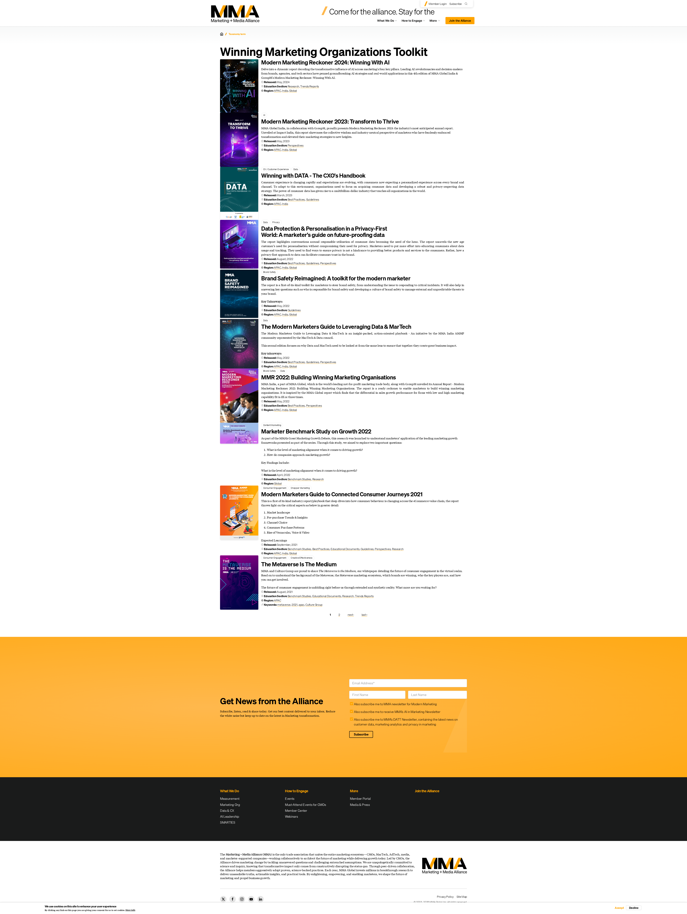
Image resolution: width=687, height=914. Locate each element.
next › (351, 614)
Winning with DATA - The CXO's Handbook (313, 175)
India (285, 90)
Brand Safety (269, 272)
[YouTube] (251, 899)
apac (301, 604)
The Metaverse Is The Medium (299, 564)
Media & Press (360, 804)
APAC (277, 90)
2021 (295, 604)
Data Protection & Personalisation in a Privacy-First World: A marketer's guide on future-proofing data (324, 231)
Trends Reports (309, 86)
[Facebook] (232, 899)
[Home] (221, 34)
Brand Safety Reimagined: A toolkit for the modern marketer (335, 278)
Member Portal (360, 798)
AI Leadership (229, 816)
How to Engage (412, 20)
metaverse (283, 604)
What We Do (385, 20)
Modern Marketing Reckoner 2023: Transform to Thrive (330, 121)
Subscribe (455, 3)
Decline (634, 907)
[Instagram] (242, 899)
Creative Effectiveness (301, 558)
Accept (619, 907)
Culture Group (313, 604)
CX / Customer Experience (276, 169)
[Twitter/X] (223, 899)
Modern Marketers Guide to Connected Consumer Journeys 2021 (341, 494)
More (437, 21)
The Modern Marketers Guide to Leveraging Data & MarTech (336, 326)
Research (293, 86)
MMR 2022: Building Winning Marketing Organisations (328, 377)
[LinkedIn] (260, 899)
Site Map (462, 896)
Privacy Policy (445, 896)
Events (289, 798)
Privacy (276, 222)
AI (264, 115)
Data (295, 169)
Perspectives (296, 145)
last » (364, 614)
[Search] (467, 3)
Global (293, 90)
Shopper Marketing (300, 488)
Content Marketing (272, 425)
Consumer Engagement (274, 488)
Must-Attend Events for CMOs (305, 804)
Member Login (438, 3)
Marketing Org (230, 804)
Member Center (296, 810)
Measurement (229, 798)
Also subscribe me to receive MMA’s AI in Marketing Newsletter (397, 711)
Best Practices (296, 199)
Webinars (291, 816)
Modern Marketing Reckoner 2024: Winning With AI (325, 62)
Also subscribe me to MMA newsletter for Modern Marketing (395, 704)
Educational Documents (345, 549)
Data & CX (227, 810)
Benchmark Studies (299, 479)
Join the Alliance (460, 20)
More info (130, 910)
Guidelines (312, 199)
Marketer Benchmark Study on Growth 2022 (316, 431)
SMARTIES (227, 822)
